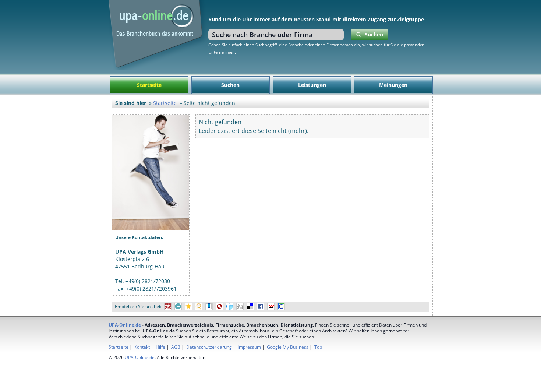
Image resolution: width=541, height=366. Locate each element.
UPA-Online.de (125, 325)
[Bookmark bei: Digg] (240, 306)
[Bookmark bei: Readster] (229, 306)
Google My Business (287, 347)
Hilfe (160, 347)
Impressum (249, 347)
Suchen (230, 84)
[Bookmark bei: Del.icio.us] (250, 306)
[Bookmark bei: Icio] (178, 306)
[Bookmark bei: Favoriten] (188, 306)
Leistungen (312, 84)
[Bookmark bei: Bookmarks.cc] (209, 306)
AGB (175, 347)
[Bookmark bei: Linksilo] (219, 306)
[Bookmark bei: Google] (281, 306)
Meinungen (393, 84)
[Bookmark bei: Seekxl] (198, 306)
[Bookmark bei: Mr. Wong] (168, 306)
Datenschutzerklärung (209, 347)
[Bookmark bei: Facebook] (260, 306)
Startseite (149, 84)
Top (318, 347)
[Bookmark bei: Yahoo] (271, 306)
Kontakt (142, 347)
